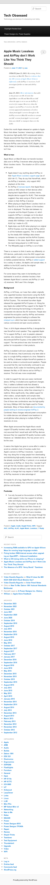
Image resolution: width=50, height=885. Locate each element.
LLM (5, 801)
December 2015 (10, 673)
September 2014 (10, 704)
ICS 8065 (7, 784)
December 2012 (10, 724)
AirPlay (11, 528)
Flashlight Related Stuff (12, 28)
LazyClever (8, 792)
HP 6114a (7, 778)
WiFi (33, 526)
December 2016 (10, 659)
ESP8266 (7, 764)
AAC (5, 528)
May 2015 (7, 693)
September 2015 (10, 682)
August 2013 (9, 715)
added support (39, 259)
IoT (5, 787)
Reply (41, 528)
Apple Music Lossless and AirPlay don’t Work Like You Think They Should (19, 57)
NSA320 (7, 818)
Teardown (8, 837)
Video (6, 848)
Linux (6, 798)
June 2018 (8, 640)
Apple (13, 526)
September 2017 (10, 648)
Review (7, 832)
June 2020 (8, 617)
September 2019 (10, 623)
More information (26, 93)
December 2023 (10, 603)
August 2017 (9, 651)
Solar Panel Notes (33, 582)
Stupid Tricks (26, 526)
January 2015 (9, 699)
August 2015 (9, 685)
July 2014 (8, 710)
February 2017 (9, 654)
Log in (6, 861)
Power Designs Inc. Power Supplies (17, 34)
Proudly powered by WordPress (25, 880)
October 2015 (9, 679)
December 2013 (10, 713)
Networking (8, 809)
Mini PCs (7, 804)
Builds (6, 750)
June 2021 (8, 612)
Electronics (8, 759)
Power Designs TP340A (13, 826)
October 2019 (9, 620)
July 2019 (8, 628)
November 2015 (10, 676)
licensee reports (24, 186)
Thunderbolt (9, 843)
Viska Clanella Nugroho (13, 577)
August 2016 (9, 665)
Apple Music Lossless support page (26, 175)
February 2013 (9, 721)
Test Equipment (10, 840)
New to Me (8, 812)
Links (6, 795)
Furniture (7, 770)
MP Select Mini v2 (11, 806)
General (7, 773)
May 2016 (7, 671)
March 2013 (8, 718)
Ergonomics (9, 762)
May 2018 (7, 643)
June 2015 (8, 690)
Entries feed (9, 864)
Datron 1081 (9, 753)
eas (26, 68)
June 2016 (8, 668)
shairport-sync (9, 320)
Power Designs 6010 (12, 823)
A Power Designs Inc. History (30, 591)
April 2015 (8, 696)
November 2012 (10, 727)
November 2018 (10, 631)
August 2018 (9, 637)
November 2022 (10, 606)
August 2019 (9, 626)
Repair (6, 829)
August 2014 (9, 707)
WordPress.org (10, 869)
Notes (6, 815)
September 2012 (10, 732)
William (7, 593)
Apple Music (24, 528)
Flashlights (8, 767)
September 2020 (10, 614)
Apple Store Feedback (22, 593)
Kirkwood (8, 790)
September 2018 (10, 634)
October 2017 (9, 645)
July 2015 (8, 687)
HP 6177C (8, 781)
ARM (6, 745)
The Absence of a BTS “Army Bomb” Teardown (23, 567)
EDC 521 (7, 756)
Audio (18, 526)
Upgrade (7, 846)
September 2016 (10, 662)
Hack (6, 776)
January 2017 (9, 656)
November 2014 (10, 701)
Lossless (33, 528)
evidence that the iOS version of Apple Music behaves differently (25, 79)
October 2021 (9, 609)
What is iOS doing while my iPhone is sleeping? (24, 559)
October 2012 (9, 729)
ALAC (17, 528)
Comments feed (10, 867)
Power (6, 820)
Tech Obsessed (15, 15)
